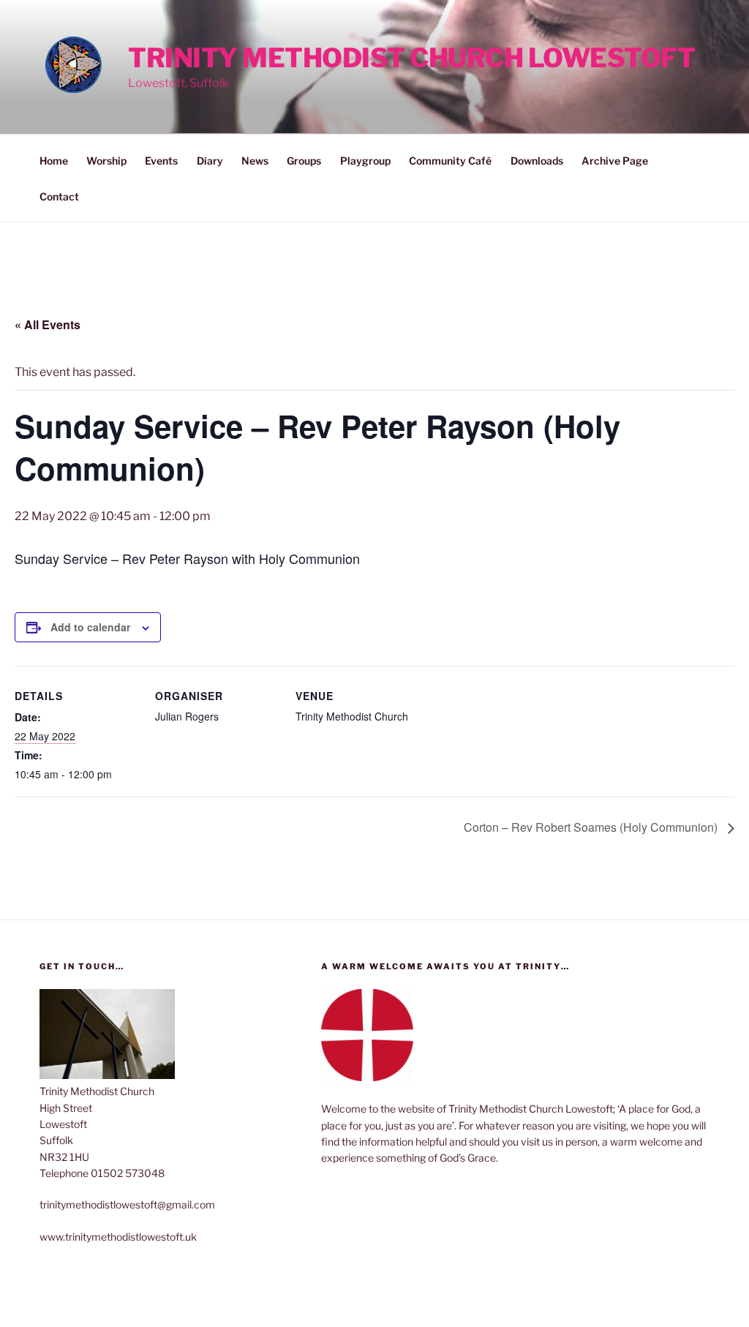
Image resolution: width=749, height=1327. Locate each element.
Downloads (537, 160)
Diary (210, 160)
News (254, 160)
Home (53, 160)
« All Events (47, 324)
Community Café (450, 160)
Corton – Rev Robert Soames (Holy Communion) (592, 827)
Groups (304, 160)
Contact (59, 196)
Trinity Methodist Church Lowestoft (411, 58)
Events (161, 160)
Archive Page (614, 160)
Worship (106, 160)
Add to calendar (90, 627)
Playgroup (365, 160)
